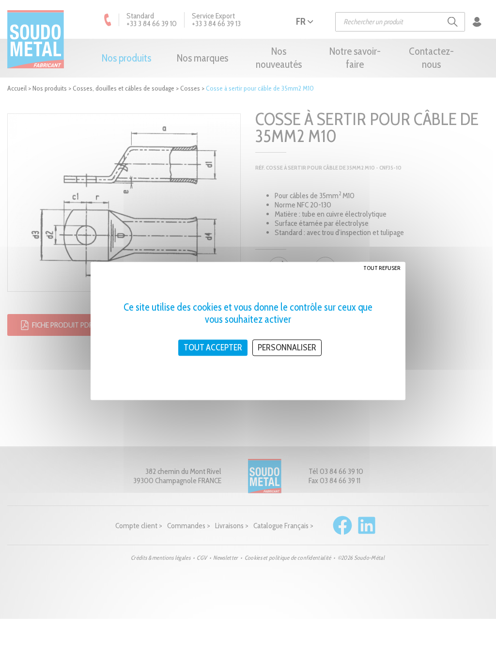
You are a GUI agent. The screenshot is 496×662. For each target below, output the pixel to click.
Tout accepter (213, 347)
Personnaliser (287, 347)
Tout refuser (382, 267)
